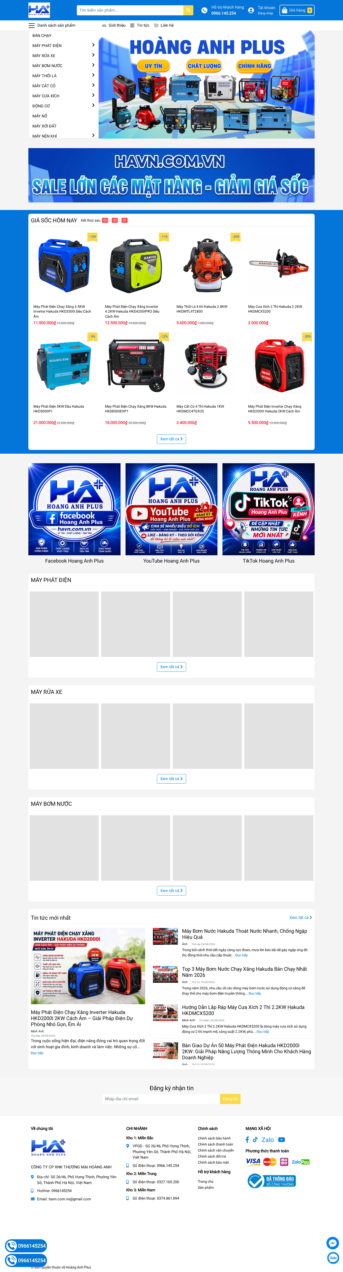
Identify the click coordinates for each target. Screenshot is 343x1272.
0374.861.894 (168, 1198)
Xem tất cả (170, 439)
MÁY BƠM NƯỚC (47, 65)
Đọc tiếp (37, 1053)
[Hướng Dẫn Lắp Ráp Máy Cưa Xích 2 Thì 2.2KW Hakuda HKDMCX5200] (165, 1012)
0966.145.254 (223, 13)
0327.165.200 (168, 1182)
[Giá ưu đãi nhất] (171, 175)
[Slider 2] (207, 84)
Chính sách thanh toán (215, 1144)
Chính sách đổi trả (212, 1156)
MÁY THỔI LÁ (44, 75)
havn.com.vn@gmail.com (70, 1199)
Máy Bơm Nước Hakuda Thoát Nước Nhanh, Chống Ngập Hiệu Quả (244, 934)
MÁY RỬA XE (43, 55)
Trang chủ (205, 1181)
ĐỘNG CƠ (41, 106)
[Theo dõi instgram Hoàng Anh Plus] (281, 1139)
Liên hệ (167, 25)
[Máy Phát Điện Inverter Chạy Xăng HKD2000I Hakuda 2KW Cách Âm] (279, 365)
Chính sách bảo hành (214, 1138)
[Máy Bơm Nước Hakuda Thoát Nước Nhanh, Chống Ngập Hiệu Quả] (165, 936)
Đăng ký (230, 1098)
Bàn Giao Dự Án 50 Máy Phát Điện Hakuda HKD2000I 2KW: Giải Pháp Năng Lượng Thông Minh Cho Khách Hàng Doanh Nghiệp (246, 1051)
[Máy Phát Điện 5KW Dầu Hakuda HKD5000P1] (64, 365)
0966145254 (61, 1191)
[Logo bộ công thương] (271, 1180)
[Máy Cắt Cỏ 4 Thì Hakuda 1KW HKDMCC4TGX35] (207, 365)
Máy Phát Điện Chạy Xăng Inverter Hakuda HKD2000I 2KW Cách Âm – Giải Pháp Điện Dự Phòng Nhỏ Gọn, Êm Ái (82, 1018)
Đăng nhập (265, 13)
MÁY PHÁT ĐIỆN (47, 45)
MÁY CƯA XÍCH (45, 96)
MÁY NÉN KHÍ (44, 136)
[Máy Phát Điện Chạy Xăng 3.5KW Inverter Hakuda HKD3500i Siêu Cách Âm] (64, 266)
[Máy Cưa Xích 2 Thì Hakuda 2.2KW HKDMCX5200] (279, 266)
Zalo (268, 1139)
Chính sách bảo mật (213, 1162)
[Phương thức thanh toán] (278, 1162)
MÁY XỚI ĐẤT (44, 126)
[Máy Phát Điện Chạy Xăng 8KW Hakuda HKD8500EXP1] (135, 365)
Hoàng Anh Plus (78, 1267)
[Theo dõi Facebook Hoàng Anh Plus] (247, 1139)
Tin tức (143, 25)
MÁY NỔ (39, 116)
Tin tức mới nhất (51, 917)
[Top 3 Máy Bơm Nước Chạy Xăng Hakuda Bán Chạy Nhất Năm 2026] (165, 974)
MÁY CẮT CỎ (43, 85)
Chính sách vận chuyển (216, 1150)
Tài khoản (266, 7)
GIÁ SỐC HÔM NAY (54, 220)
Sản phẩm (206, 1187)
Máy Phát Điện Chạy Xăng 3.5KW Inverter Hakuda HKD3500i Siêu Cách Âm (62, 311)
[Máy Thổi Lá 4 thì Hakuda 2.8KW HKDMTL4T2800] (207, 266)
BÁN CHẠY (41, 35)
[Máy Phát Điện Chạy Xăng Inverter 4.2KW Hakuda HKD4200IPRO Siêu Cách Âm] (135, 266)
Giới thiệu (117, 25)
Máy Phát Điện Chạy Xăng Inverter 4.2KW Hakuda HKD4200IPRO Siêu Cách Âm (132, 311)
